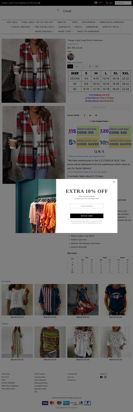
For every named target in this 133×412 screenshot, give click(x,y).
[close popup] (114, 182)
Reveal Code (87, 216)
